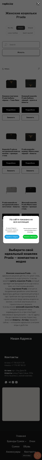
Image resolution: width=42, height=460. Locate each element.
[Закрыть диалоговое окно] (38, 3)
